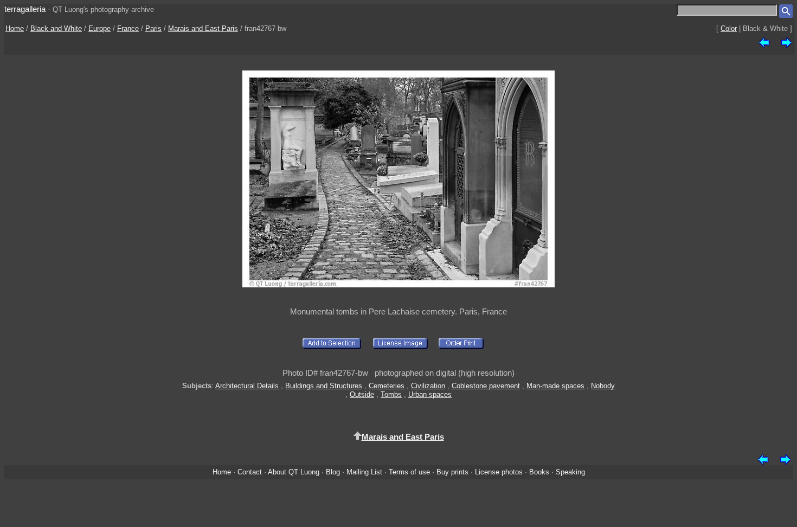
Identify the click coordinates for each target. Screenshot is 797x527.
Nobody (603, 386)
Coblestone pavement (486, 386)
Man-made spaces (555, 386)
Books (539, 472)
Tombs (391, 394)
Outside (362, 394)
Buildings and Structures (323, 386)
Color (729, 28)
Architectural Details (247, 386)
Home (14, 28)
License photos (499, 472)
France (128, 28)
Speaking (570, 472)
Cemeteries (386, 386)
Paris (153, 28)
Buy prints (452, 472)
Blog (333, 472)
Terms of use (409, 472)
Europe (99, 28)
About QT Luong (293, 472)
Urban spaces (430, 394)
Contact (249, 472)
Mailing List (364, 472)
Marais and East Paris (203, 28)
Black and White (56, 28)
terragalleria (25, 9)
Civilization (428, 386)
